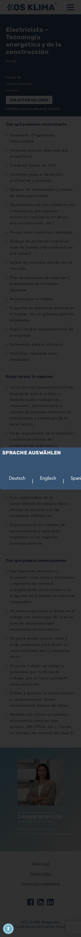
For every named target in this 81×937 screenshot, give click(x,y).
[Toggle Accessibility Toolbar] (8, 929)
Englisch (48, 478)
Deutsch (17, 478)
